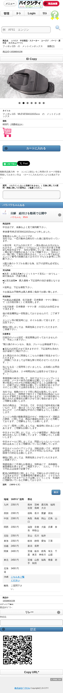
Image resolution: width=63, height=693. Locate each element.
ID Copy (31, 58)
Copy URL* (31, 672)
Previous (5, 80)
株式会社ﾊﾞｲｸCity (22, 688)
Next (57, 80)
